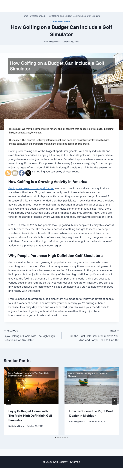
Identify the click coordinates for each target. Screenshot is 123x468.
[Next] (114, 401)
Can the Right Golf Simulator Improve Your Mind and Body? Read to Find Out (94, 336)
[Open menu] (116, 6)
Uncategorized (61, 21)
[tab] (55, 437)
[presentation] (91, 385)
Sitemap (75, 461)
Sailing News (53, 41)
